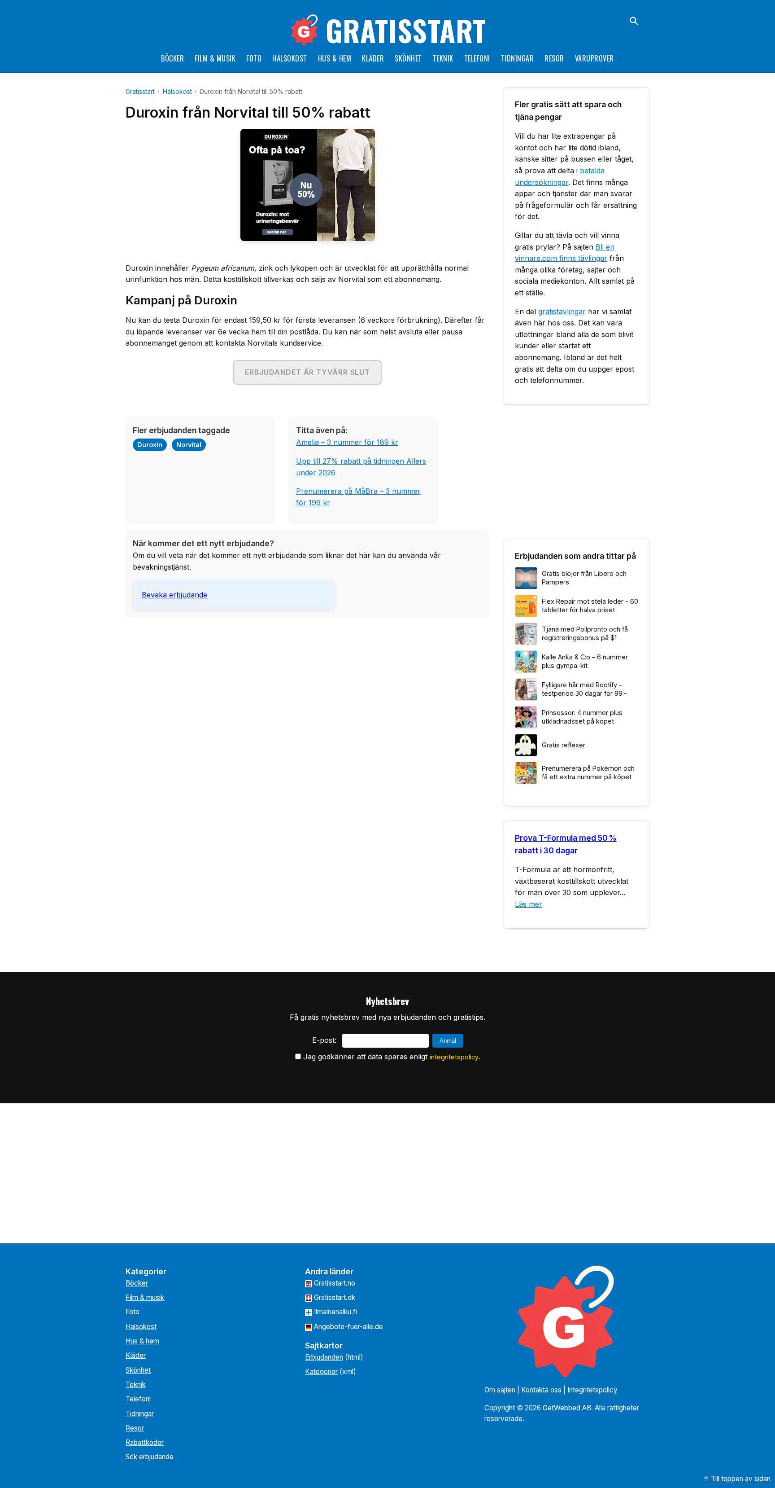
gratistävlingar (562, 311)
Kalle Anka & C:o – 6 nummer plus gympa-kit (585, 661)
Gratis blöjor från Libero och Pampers (584, 578)
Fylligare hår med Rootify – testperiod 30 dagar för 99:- (584, 689)
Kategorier (321, 1371)
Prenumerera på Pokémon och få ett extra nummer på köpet (588, 772)
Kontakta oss (541, 1390)
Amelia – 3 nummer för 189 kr (347, 442)
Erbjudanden (324, 1357)
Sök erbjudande (150, 1457)
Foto (253, 58)
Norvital (188, 444)
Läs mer (528, 904)
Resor (554, 58)
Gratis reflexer (563, 745)
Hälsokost (289, 58)
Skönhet (408, 58)
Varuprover (594, 58)
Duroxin (149, 444)
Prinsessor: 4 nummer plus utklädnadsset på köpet (582, 717)
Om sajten (499, 1390)
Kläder (373, 58)
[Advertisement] (307, 687)
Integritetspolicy (592, 1390)
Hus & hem (335, 58)
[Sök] (634, 21)
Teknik (443, 58)
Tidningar (517, 58)
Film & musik (215, 58)
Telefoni (477, 58)
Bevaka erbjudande (174, 594)
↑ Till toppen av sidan (737, 1479)
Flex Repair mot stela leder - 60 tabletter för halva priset (590, 605)
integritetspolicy (454, 1057)
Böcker (172, 58)
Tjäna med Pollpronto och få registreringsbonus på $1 (585, 633)
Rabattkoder (145, 1442)
